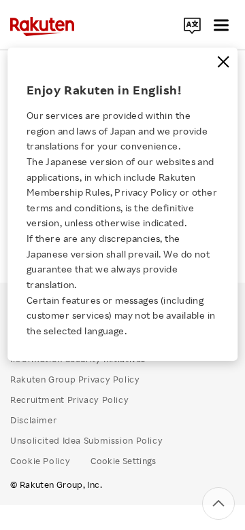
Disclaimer (33, 419)
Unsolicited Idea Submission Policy (86, 440)
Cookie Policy (40, 460)
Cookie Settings (124, 460)
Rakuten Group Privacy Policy (75, 379)
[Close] (223, 62)
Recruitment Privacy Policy (69, 399)
